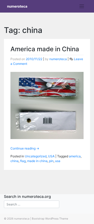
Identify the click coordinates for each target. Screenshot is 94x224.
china (14, 161)
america (75, 156)
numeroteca (17, 6)
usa (57, 161)
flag (23, 161)
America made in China (44, 49)
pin (51, 161)
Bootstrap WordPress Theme (50, 218)
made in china (37, 161)
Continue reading (24, 148)
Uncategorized (35, 156)
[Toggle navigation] (82, 6)
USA (51, 156)
